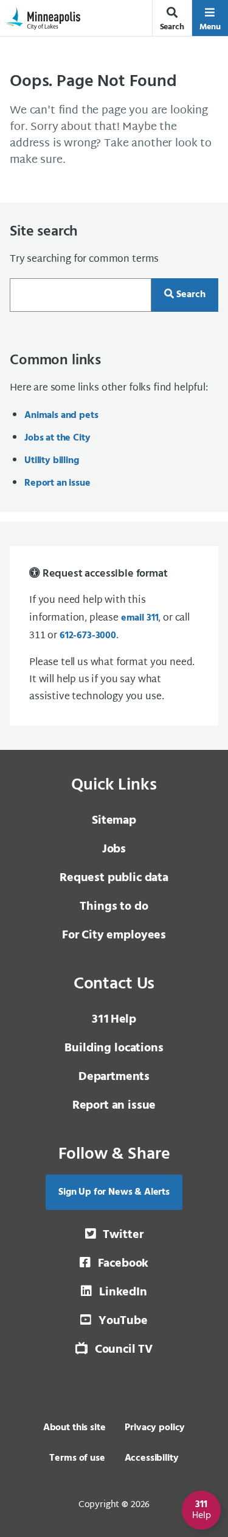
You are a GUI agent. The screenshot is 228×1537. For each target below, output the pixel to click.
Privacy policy (155, 1428)
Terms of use (77, 1458)
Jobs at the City (57, 438)
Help (114, 1019)
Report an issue (57, 483)
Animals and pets (61, 415)
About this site (74, 1428)
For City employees (114, 935)
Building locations (113, 1048)
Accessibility (152, 1458)
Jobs (114, 849)
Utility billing (51, 461)
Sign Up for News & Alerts (114, 1192)
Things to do (114, 906)
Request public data (114, 878)
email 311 (140, 618)
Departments (114, 1077)
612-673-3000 (88, 636)
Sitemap (114, 820)
